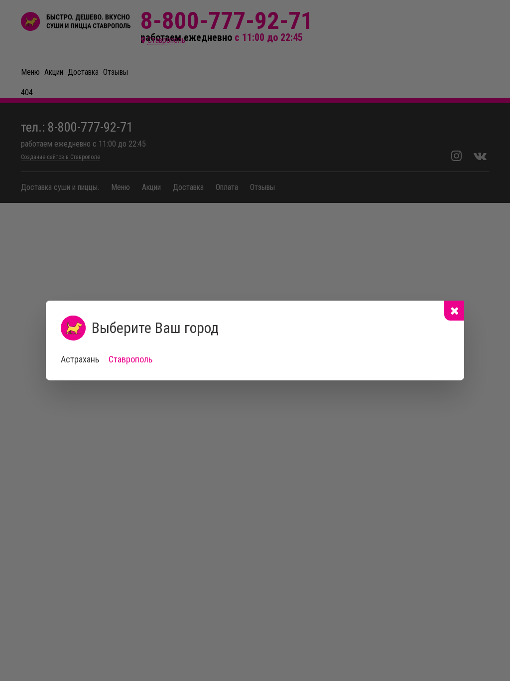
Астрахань (80, 359)
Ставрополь (130, 359)
